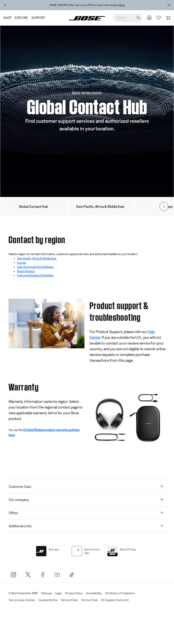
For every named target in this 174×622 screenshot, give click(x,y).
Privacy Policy (74, 593)
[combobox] (128, 18)
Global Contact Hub (33, 206)
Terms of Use (89, 600)
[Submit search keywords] (138, 18)
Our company (19, 500)
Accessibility (94, 593)
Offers (13, 513)
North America (26, 271)
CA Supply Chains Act (115, 600)
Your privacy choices (21, 600)
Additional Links (20, 526)
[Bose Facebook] (42, 574)
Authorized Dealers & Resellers (35, 275)
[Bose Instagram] (13, 574)
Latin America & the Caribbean (35, 267)
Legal (58, 593)
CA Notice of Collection (120, 593)
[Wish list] (158, 17)
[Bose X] (28, 574)
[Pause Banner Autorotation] (5, 5)
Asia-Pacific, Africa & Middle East (100, 206)
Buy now (111, 5)
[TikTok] (72, 574)
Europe (21, 262)
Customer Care (20, 486)
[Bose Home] (87, 17)
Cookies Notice (47, 600)
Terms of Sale (69, 600)
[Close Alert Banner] (169, 5)
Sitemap (46, 593)
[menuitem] (8, 17)
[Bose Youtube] (57, 574)
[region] (87, 5)
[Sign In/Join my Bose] (149, 17)
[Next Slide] (164, 206)
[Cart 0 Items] (168, 18)
